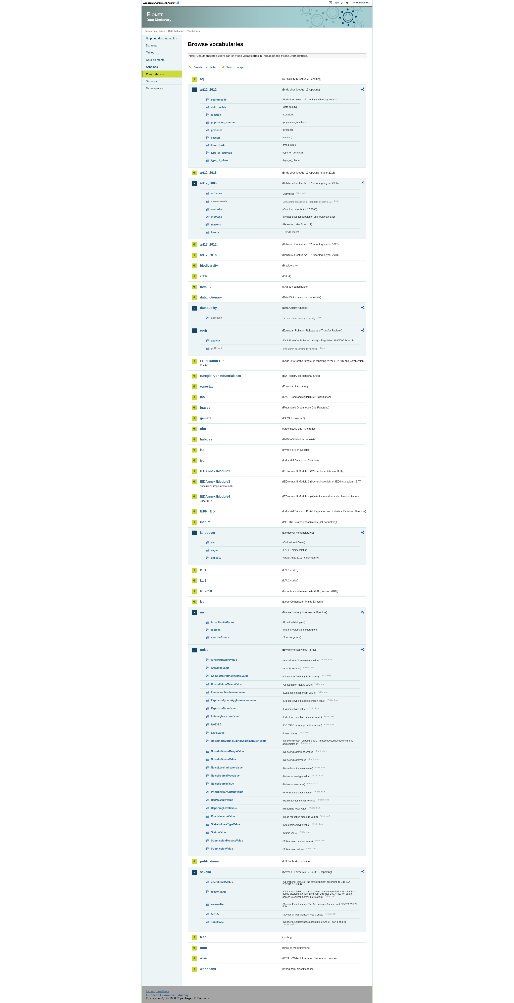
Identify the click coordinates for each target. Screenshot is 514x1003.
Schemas (152, 66)
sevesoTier (217, 904)
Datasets (151, 45)
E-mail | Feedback (157, 991)
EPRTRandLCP (212, 361)
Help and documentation (161, 38)
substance (217, 922)
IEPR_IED (207, 511)
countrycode (218, 99)
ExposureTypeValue (223, 708)
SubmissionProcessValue (227, 840)
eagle (214, 550)
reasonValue (218, 891)
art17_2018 (208, 255)
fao (202, 397)
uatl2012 (216, 557)
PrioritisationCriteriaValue (227, 791)
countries (217, 209)
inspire (205, 522)
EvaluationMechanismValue (228, 692)
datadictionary (211, 297)
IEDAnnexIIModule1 (215, 471)
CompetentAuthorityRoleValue (229, 675)
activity (215, 340)
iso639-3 (216, 724)
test (203, 937)
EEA (162, 3)
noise (204, 649)
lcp (202, 601)
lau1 (203, 570)
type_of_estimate (221, 152)
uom (203, 948)
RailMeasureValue (222, 799)
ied (202, 460)
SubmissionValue (222, 848)
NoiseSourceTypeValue (225, 775)
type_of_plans (219, 160)
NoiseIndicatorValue (223, 759)
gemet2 (205, 418)
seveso (205, 872)
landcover (207, 532)
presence (216, 130)
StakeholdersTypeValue (225, 824)
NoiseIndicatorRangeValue (227, 751)
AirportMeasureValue (224, 659)
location (216, 114)
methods (216, 216)
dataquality (208, 308)
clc (213, 542)
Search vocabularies (205, 67)
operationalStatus (222, 882)
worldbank (208, 969)
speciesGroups (220, 637)
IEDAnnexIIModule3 (215, 481)
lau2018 (206, 591)
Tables (150, 52)
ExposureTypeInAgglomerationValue (233, 700)
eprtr (203, 330)
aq (202, 79)
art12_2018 (208, 172)
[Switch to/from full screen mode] (348, 3)
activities (216, 193)
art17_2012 (208, 244)
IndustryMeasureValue (225, 716)
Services (151, 81)
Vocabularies (155, 74)
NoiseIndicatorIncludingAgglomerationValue (238, 740)
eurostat (206, 386)
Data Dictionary (176, 31)
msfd (204, 612)
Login (335, 2)
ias (202, 450)
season (215, 137)
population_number (223, 122)
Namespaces (154, 88)
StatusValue (218, 832)
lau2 (203, 580)
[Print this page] (343, 3)
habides (206, 439)
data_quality (218, 107)
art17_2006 (208, 183)
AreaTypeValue (220, 667)
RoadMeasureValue (223, 816)
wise (203, 958)
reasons (216, 224)
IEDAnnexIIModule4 (215, 496)
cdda (204, 276)
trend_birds (218, 145)
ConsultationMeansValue (226, 684)
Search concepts (235, 67)
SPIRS (215, 914)
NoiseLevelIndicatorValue (227, 767)
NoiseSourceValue (222, 783)
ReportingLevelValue (224, 808)
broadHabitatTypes (222, 622)
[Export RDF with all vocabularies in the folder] (362, 89)
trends (215, 232)
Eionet (162, 31)
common (206, 286)
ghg (203, 428)
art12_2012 (208, 89)
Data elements (155, 59)
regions (215, 629)
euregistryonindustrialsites (220, 376)
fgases (205, 407)
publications (209, 861)
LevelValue (217, 732)
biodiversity (209, 265)
